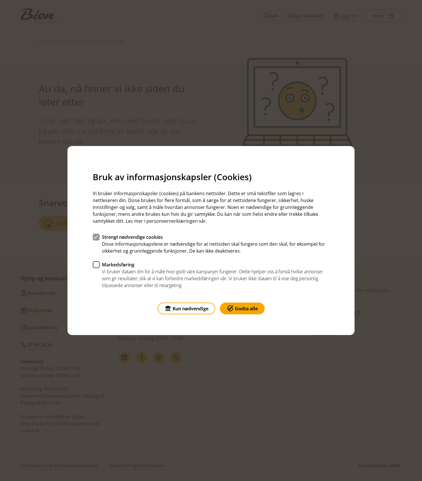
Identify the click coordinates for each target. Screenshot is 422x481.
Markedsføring (118, 264)
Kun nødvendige (190, 308)
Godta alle (246, 308)
